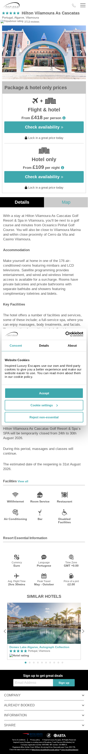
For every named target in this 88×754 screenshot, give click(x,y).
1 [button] (26, 663)
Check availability (43, 127)
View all (23, 481)
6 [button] (46, 663)
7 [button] (50, 663)
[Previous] (5, 631)
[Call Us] (74, 5)
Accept (44, 393)
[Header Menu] (83, 5)
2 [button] (30, 663)
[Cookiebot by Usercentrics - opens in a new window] (65, 334)
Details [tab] (44, 345)
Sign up (64, 682)
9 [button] (58, 663)
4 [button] (38, 663)
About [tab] (72, 345)
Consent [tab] (16, 345)
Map (66, 202)
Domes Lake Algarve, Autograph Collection (39, 647)
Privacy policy (35, 740)
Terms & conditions (18, 740)
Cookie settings (41, 405)
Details (22, 202)
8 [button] (54, 663)
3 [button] (34, 663)
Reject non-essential (44, 417)
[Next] (83, 631)
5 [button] (42, 663)
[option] (44, 631)
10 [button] (62, 663)
